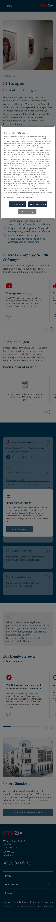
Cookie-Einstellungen (27, 212)
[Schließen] (51, 129)
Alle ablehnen (18, 204)
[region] (28, 172)
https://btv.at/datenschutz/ (25, 197)
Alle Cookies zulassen (38, 204)
